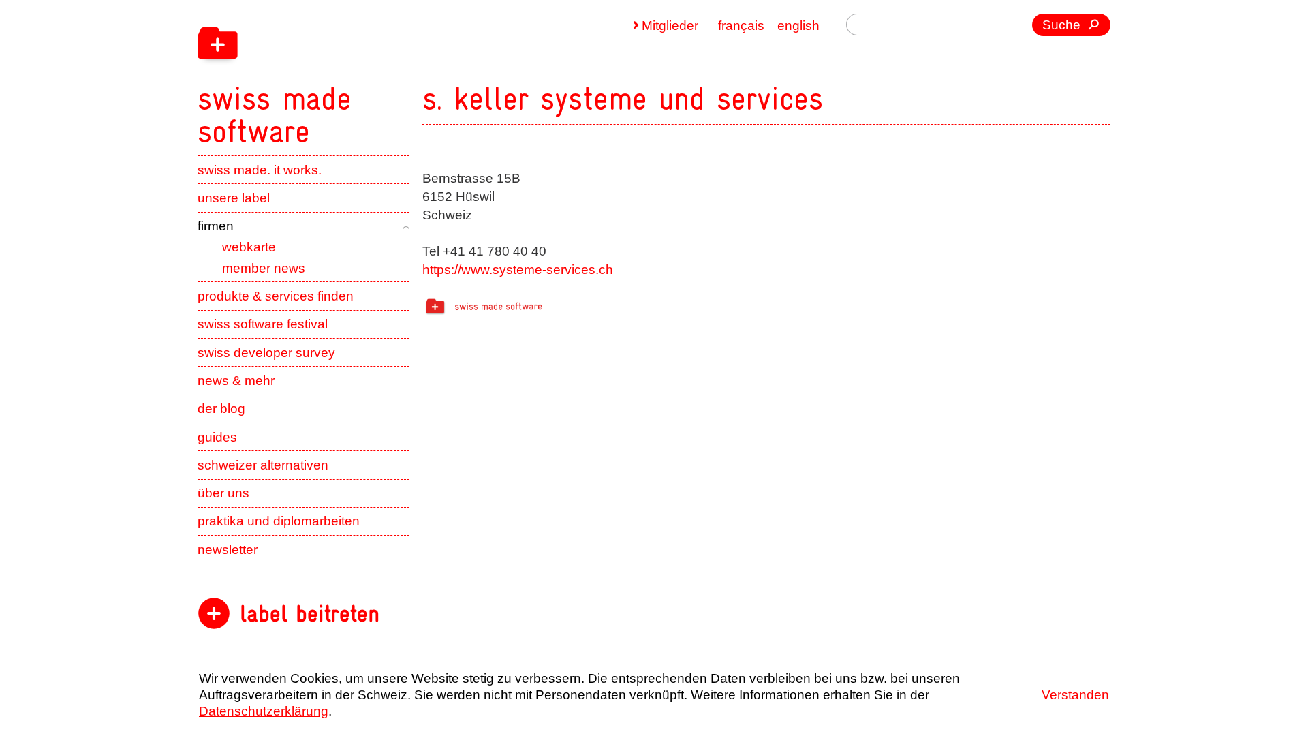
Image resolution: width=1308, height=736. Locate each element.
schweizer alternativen (263, 465)
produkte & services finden (276, 296)
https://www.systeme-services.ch (517, 269)
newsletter (228, 549)
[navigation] (361, 73)
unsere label (234, 198)
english (798, 25)
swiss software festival (263, 324)
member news (263, 268)
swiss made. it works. (260, 170)
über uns (223, 493)
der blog (221, 408)
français (741, 25)
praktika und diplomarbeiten (279, 521)
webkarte (249, 247)
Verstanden (1075, 695)
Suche (1061, 25)
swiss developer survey (266, 353)
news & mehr (236, 380)
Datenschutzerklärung (263, 711)
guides (217, 437)
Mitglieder (670, 25)
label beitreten (309, 614)
